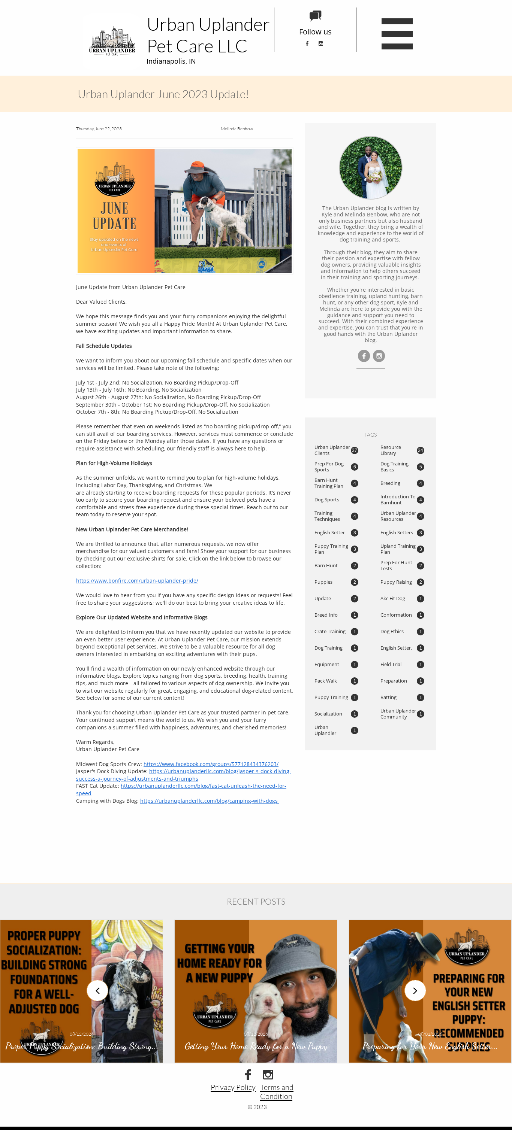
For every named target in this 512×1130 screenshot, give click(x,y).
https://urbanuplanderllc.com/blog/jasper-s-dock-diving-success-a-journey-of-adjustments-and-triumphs (183, 775)
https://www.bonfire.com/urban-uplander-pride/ (137, 580)
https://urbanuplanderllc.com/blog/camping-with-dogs (209, 800)
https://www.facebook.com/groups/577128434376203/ (211, 764)
